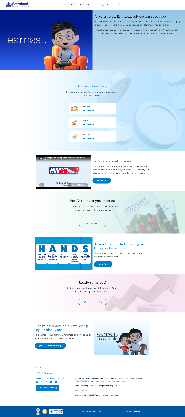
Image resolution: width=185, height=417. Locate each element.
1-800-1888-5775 (81, 381)
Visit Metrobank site (46, 388)
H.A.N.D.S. (116, 5)
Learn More (101, 180)
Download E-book (87, 5)
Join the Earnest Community (50, 346)
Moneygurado (103, 5)
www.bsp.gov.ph (81, 390)
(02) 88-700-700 (122, 378)
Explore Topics (70, 5)
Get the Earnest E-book (92, 224)
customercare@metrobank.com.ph (115, 381)
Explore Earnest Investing (92, 302)
